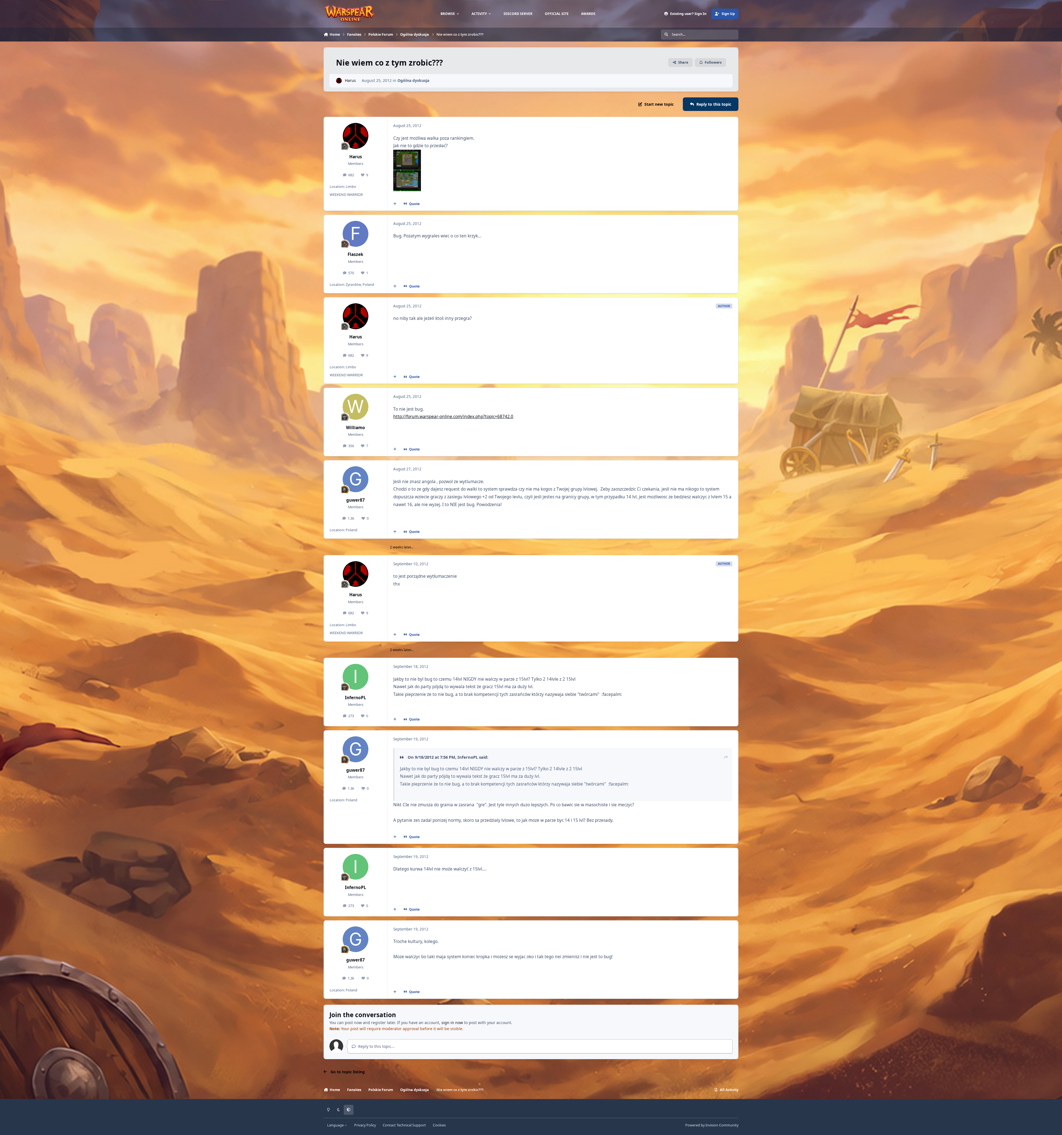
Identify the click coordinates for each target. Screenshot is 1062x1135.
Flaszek (355, 254)
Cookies (439, 1125)
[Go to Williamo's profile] (356, 407)
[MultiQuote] (395, 203)
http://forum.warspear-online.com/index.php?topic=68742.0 (453, 416)
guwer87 (355, 500)
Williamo (355, 428)
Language (336, 1125)
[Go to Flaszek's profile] (356, 234)
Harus (350, 80)
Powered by (711, 1125)
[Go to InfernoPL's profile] (356, 677)
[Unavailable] (407, 153)
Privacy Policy (365, 1125)
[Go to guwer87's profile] (356, 479)
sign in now (452, 1022)
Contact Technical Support (404, 1125)
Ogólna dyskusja (413, 80)
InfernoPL (355, 698)
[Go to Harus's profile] (339, 81)
